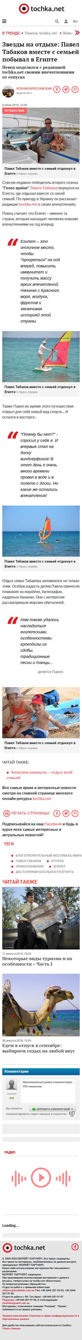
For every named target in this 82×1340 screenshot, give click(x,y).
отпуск (57, 861)
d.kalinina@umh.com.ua (16, 1303)
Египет (60, 866)
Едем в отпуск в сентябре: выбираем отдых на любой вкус (38, 1048)
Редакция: (8, 1299)
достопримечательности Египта (45, 872)
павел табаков (28, 861)
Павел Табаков (44, 188)
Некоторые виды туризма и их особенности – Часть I (37, 961)
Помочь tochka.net (41, 33)
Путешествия (14, 110)
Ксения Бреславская (34, 88)
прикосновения (30, 866)
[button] (66, 21)
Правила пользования (15, 1315)
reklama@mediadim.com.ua (18, 1290)
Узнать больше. (11, 1328)
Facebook (53, 824)
